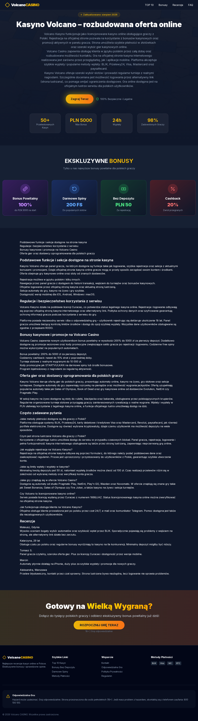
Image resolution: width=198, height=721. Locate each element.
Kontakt (105, 663)
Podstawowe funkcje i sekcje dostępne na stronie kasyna (53, 242)
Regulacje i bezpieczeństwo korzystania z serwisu (49, 246)
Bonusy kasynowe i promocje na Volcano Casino (48, 249)
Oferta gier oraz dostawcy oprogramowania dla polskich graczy (57, 253)
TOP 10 (149, 4)
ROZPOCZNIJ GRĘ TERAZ (99, 625)
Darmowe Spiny (60, 671)
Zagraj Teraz (79, 99)
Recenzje (177, 4)
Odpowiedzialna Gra (111, 667)
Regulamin (106, 676)
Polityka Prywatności (112, 671)
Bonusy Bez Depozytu (63, 667)
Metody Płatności (61, 676)
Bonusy (163, 4)
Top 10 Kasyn (59, 663)
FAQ (190, 4)
